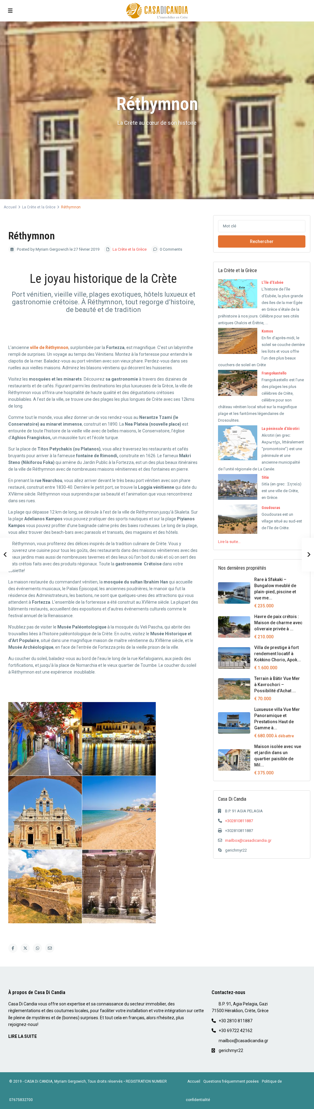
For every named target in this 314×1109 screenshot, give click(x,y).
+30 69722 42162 (235, 1030)
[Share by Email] (49, 948)
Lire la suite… (229, 541)
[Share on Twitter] (25, 948)
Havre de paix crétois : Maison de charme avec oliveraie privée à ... (278, 622)
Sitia (265, 477)
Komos (267, 331)
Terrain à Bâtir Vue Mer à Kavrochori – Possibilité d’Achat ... (277, 684)
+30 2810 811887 (235, 1020)
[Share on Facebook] (12, 948)
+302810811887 (239, 820)
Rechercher (262, 241)
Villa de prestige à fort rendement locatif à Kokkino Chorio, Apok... (277, 653)
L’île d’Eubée (272, 282)
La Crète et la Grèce (39, 207)
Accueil (10, 207)
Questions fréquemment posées (231, 1081)
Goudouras (271, 507)
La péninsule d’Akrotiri (280, 428)
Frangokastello (274, 373)
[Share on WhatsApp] (37, 948)
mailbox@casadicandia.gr (248, 840)
